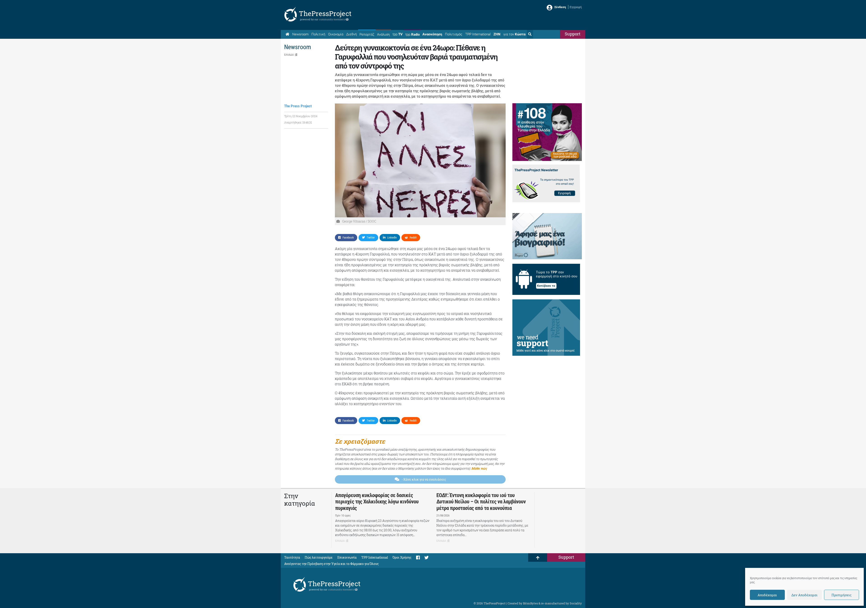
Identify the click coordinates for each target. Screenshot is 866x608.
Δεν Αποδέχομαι (804, 595)
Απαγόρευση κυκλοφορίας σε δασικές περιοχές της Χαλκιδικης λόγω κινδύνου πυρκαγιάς (377, 502)
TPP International (478, 34)
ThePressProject (325, 13)
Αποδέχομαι (767, 595)
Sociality (576, 603)
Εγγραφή (576, 7)
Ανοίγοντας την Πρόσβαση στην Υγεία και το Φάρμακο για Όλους (331, 564)
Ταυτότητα (292, 557)
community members (332, 19)
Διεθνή (351, 34)
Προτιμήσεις (841, 595)
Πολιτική (318, 34)
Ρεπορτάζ (366, 34)
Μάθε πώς (479, 468)
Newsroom (300, 34)
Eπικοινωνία (347, 557)
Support (572, 34)
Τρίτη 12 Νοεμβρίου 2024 (300, 116)
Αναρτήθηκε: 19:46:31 (298, 122)
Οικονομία (335, 34)
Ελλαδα (289, 54)
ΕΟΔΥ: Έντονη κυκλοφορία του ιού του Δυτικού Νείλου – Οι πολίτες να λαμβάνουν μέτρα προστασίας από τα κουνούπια (481, 502)
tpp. (398, 34)
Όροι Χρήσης (402, 557)
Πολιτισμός (453, 34)
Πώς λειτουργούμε (319, 557)
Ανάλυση (383, 34)
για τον (514, 34)
